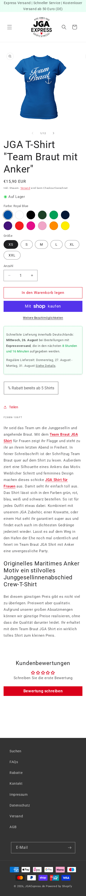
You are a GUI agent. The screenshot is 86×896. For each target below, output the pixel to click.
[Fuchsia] (31, 225)
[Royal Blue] (8, 215)
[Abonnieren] (69, 847)
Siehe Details (45, 366)
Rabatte (16, 773)
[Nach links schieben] (32, 133)
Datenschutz (20, 805)
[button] (9, 27)
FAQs (14, 762)
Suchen (16, 751)
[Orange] (53, 225)
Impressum (18, 794)
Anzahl (8, 266)
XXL (12, 255)
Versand (25, 188)
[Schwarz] (31, 215)
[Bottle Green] (42, 215)
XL (72, 244)
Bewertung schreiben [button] (43, 691)
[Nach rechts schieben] (53, 133)
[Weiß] (19, 215)
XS (11, 244)
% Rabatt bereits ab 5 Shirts (31, 388)
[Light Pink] (42, 225)
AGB (13, 827)
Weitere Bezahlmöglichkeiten (43, 318)
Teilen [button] (13, 407)
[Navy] (65, 215)
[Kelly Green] (53, 215)
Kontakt (16, 783)
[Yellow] (65, 225)
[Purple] (8, 225)
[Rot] (19, 225)
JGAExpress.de (35, 886)
